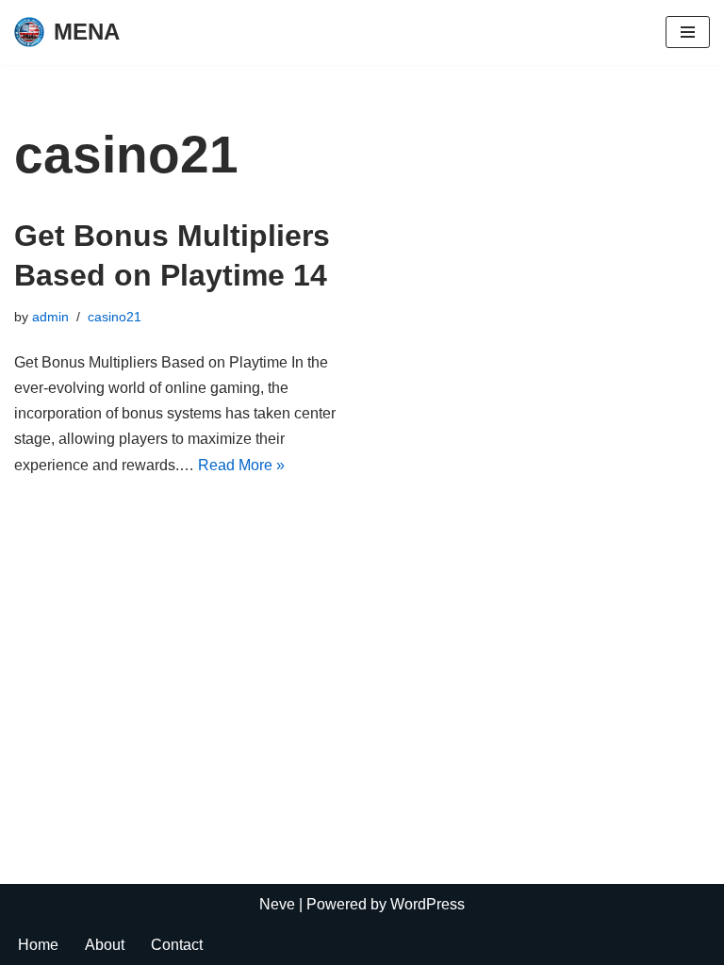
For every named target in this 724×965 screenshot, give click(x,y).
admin (50, 316)
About (104, 945)
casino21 (114, 316)
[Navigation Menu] (688, 32)
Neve (277, 904)
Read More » (241, 465)
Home (38, 945)
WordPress (427, 904)
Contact (177, 945)
